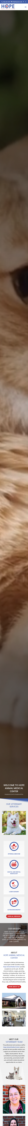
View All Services (14, 916)
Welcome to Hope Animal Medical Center (14, 788)
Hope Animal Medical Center (11, 967)
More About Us (14, 987)
